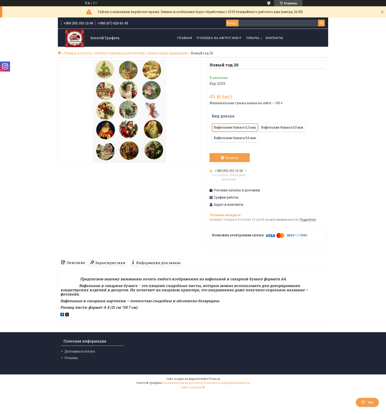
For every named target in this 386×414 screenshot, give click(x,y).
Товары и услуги (78, 53)
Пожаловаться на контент (182, 382)
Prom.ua (214, 378)
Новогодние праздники (167, 53)
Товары (252, 38)
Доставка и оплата (80, 351)
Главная (184, 38)
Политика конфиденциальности (226, 382)
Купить (232, 157)
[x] (67, 315)
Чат (370, 402)
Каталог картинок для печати (120, 53)
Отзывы (71, 358)
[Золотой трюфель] (74, 38)
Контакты (274, 38)
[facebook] (62, 315)
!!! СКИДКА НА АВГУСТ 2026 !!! (219, 38)
